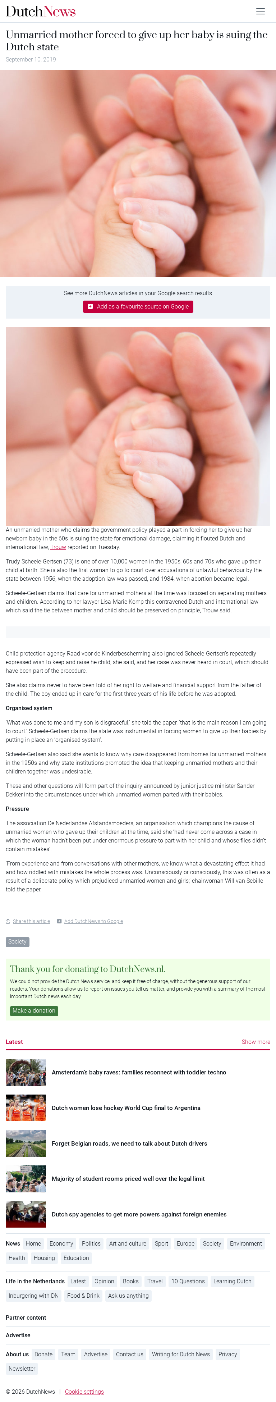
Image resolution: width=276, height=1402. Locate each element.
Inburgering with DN (34, 1295)
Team (68, 1354)
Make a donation (34, 1010)
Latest (14, 1041)
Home (33, 1243)
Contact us (129, 1354)
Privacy (227, 1354)
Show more (256, 1041)
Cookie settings (84, 1391)
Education (76, 1258)
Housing (44, 1258)
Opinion (104, 1281)
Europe (185, 1243)
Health (17, 1258)
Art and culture (127, 1243)
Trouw (58, 547)
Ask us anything (128, 1295)
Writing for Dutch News (181, 1354)
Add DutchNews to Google (93, 921)
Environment (246, 1243)
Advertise (95, 1354)
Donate (43, 1354)
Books (131, 1281)
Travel (155, 1281)
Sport (161, 1243)
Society (17, 941)
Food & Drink (83, 1295)
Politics (91, 1243)
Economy (61, 1243)
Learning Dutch (232, 1281)
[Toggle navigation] (260, 11)
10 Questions (188, 1281)
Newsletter (22, 1368)
